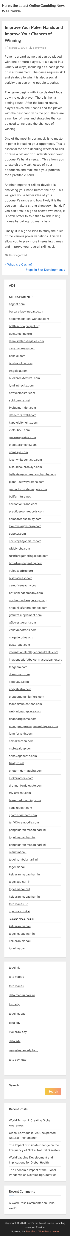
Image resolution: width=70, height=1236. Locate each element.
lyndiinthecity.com (21, 385)
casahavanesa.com (22, 348)
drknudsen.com (19, 674)
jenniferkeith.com (20, 733)
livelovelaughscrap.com (25, 526)
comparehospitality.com (25, 519)
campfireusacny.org (22, 585)
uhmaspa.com (18, 452)
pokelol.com (17, 356)
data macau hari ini (22, 995)
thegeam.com (18, 667)
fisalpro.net (16, 763)
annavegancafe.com (23, 756)
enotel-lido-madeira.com (25, 770)
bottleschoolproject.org (24, 326)
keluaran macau (20, 941)
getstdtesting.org (20, 333)
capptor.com (17, 533)
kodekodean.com (20, 807)
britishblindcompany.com (26, 593)
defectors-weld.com (22, 415)
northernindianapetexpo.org (27, 600)
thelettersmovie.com (23, 444)
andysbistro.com (20, 689)
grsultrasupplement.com (25, 615)
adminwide (39, 47)
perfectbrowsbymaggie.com (28, 489)
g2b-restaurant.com (22, 622)
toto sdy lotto (18, 1059)
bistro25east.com (20, 578)
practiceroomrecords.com (26, 511)
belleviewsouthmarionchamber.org (32, 474)
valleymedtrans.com (22, 630)
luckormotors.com (21, 778)
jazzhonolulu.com (20, 363)
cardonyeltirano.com (23, 504)
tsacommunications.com (25, 704)
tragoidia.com (18, 370)
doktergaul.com (19, 644)
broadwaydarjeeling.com (25, 563)
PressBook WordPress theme (42, 1231)
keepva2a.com (19, 681)
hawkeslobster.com (22, 393)
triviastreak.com (20, 793)
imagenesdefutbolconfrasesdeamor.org (35, 659)
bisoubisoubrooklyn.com (25, 467)
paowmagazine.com (22, 437)
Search (14, 1085)
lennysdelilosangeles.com (26, 341)
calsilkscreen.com (21, 741)
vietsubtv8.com (19, 430)
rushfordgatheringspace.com (28, 556)
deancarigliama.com (22, 719)
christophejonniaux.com (25, 541)
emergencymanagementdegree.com (33, 726)
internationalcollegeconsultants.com (33, 652)
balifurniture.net (20, 496)
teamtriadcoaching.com (25, 800)
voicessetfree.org (21, 570)
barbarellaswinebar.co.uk (26, 311)
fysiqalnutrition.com (22, 407)
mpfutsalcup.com (20, 748)
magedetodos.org (20, 637)
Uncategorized (18, 255)
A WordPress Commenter (26, 1203)
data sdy (15, 1023)
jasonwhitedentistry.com (25, 459)
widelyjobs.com (19, 548)
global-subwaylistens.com (26, 482)
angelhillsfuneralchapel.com (28, 608)
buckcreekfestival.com (24, 378)
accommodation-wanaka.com (29, 319)
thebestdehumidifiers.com (26, 696)
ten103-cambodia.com (24, 822)
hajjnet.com (17, 304)
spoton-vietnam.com (23, 815)
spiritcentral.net (19, 400)
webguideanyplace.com (25, 711)
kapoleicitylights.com (23, 422)
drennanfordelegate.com (25, 785)
